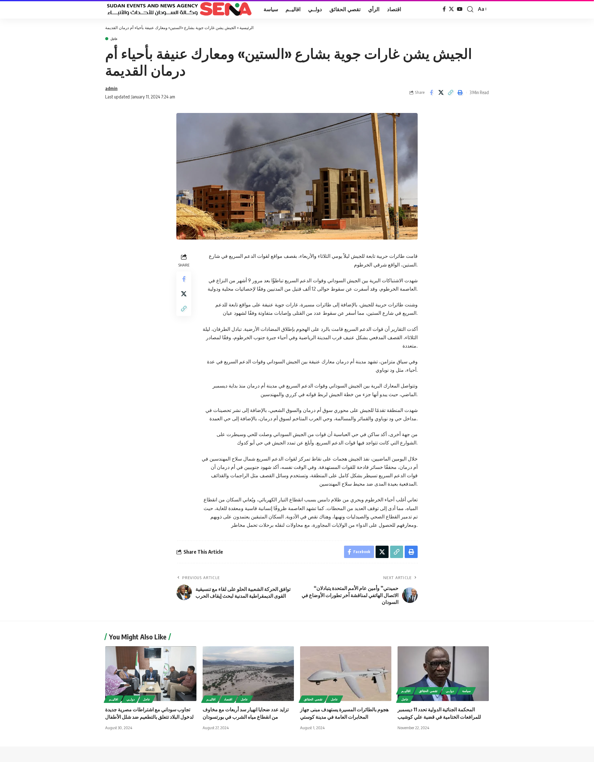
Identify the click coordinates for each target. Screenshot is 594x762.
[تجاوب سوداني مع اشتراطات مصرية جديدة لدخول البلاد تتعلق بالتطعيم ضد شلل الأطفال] (150, 673)
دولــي (131, 699)
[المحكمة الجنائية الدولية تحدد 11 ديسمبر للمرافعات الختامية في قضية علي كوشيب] (443, 673)
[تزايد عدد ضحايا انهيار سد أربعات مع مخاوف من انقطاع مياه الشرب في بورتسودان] (248, 673)
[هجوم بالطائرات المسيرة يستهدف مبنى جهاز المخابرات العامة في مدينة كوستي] (345, 673)
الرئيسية (246, 27)
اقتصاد (228, 699)
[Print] (460, 92)
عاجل (114, 38)
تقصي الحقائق (313, 699)
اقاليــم (113, 699)
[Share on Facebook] (431, 92)
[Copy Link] (450, 92)
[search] (470, 9)
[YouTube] (459, 9)
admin (111, 88)
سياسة (466, 691)
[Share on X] (441, 92)
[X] (451, 9)
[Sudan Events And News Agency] (179, 9)
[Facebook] (444, 9)
